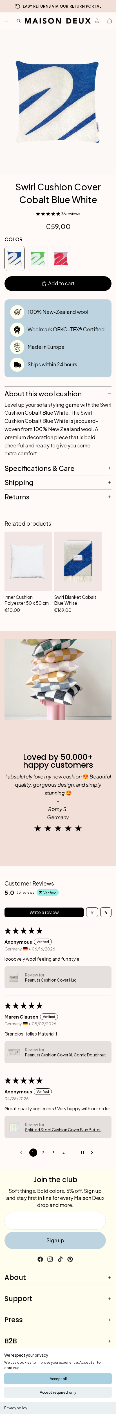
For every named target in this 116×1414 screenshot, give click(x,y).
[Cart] (109, 21)
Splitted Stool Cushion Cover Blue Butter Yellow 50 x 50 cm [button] (63, 1129)
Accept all (58, 1378)
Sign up (55, 1240)
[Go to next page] (93, 1153)
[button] (48, 213)
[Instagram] (50, 1259)
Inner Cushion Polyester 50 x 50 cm (27, 600)
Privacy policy (15, 1408)
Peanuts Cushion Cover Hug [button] (51, 979)
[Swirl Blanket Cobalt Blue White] (77, 561)
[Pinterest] (70, 1259)
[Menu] (6, 20)
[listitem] (15, 258)
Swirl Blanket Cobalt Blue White (75, 600)
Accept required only (58, 1392)
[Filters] (92, 912)
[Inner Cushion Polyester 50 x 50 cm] (28, 561)
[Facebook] (40, 1259)
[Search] (18, 21)
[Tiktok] (60, 1259)
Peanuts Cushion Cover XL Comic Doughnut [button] (65, 1054)
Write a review (44, 912)
